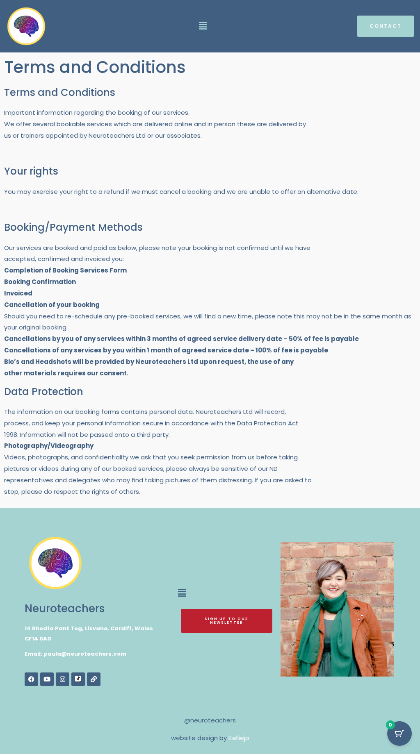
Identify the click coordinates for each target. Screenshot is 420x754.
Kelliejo (238, 738)
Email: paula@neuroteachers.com (75, 654)
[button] (203, 26)
